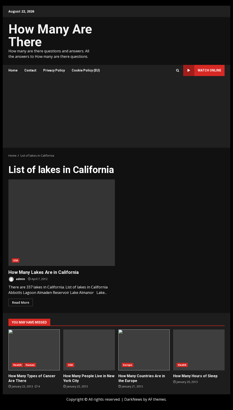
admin (20, 279)
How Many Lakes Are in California (61, 222)
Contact (30, 70)
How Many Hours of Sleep (199, 349)
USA (15, 260)
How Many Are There (50, 35)
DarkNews (133, 399)
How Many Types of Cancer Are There (34, 349)
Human (30, 365)
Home (13, 70)
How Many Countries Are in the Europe (144, 349)
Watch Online (209, 70)
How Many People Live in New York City (89, 349)
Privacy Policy (54, 70)
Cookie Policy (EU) (86, 70)
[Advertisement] (116, 113)
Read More (20, 302)
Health (17, 365)
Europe (127, 365)
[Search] (177, 70)
